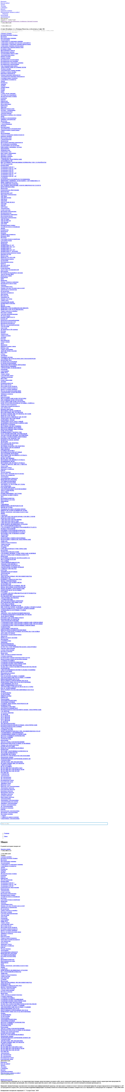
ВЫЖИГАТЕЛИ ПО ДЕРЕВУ (10, 440)
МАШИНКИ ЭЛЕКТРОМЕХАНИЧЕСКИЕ (14, 423)
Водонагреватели (6, 213)
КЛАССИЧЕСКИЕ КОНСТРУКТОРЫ (13, 401)
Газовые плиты (5, 58)
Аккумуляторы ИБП (7, 274)
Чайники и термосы (7, 394)
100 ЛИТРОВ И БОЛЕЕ (8, 723)
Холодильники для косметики (10, 145)
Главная (6, 833)
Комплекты (4, 231)
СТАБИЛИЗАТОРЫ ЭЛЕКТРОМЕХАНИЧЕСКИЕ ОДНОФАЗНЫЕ (22, 622)
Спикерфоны (5, 504)
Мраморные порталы (7, 792)
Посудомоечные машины (8, 38)
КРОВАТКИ (4, 749)
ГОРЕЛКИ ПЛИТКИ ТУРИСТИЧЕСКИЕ (14, 548)
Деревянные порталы (7, 788)
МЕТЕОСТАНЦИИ (7, 737)
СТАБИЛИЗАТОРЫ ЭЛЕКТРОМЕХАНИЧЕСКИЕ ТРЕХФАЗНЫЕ (22, 624)
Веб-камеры (4, 271)
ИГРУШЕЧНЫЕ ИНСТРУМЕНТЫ (12, 412)
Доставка (3, 6)
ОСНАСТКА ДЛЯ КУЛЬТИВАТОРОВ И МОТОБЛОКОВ (18, 666)
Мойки (3, 513)
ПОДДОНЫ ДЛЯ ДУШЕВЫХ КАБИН (13, 533)
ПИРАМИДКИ (5, 449)
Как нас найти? (5, 3)
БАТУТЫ (4, 570)
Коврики (3, 233)
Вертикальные (5, 127)
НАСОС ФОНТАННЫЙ (8, 688)
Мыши (3, 228)
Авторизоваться (5, 16)
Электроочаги (5, 775)
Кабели (3, 470)
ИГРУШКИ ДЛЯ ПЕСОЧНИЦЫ (11, 426)
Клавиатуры (5, 230)
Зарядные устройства (7, 469)
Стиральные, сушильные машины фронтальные (16, 44)
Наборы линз (5, 348)
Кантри (3, 809)
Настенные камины (7, 814)
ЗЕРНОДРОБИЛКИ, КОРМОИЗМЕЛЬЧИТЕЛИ (15, 758)
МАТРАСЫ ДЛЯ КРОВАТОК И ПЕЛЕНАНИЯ (15, 755)
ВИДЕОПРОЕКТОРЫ (8, 187)
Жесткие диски (5, 265)
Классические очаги (7, 781)
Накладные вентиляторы (8, 194)
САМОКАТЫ (5, 774)
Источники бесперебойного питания (12, 272)
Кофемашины (5, 102)
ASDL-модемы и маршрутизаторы (11, 654)
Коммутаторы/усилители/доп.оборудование (14, 659)
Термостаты (4, 334)
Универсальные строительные (10, 130)
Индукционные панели (8, 50)
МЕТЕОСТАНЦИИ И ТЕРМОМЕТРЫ (13, 735)
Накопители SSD (6, 254)
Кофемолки (4, 101)
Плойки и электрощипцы (8, 118)
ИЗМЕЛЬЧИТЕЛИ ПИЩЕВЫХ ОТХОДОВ (14, 524)
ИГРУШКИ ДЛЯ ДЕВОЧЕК (9, 443)
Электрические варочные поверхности (13, 76)
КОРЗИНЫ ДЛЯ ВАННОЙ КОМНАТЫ (13, 530)
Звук (2, 496)
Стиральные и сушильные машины (12, 41)
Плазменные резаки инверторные (11, 634)
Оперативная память (7, 259)
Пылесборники (5, 133)
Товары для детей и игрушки (10, 745)
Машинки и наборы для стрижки (11, 115)
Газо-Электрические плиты (9, 66)
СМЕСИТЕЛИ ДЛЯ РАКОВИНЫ (11, 519)
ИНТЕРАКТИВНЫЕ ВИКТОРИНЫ (12, 429)
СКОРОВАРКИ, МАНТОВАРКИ (11, 392)
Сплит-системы (5, 210)
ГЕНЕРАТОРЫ (5, 627)
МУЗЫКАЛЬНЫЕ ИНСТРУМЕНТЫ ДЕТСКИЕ (16, 414)
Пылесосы (4, 121)
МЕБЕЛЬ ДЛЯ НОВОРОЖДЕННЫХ (12, 748)
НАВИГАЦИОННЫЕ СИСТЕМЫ (11, 493)
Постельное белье (6, 384)
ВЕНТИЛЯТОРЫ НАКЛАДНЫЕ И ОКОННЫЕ (16, 743)
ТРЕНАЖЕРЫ (5, 573)
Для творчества (5, 407)
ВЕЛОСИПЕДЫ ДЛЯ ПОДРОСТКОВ (12, 769)
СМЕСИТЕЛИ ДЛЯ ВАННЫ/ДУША (12, 522)
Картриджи (4, 277)
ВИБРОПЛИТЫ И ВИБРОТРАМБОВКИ (13, 630)
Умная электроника (7, 349)
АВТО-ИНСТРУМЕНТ (8, 633)
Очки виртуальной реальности (10, 406)
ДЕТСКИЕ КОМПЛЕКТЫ (9, 752)
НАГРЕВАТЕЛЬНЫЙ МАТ (9, 708)
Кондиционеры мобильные (9, 214)
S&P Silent (4, 196)
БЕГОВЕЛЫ (5, 772)
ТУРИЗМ (3, 547)
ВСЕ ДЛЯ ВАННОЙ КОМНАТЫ (11, 525)
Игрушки (3, 395)
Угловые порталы (6, 795)
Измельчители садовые (8, 673)
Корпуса (3, 263)
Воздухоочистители (6, 216)
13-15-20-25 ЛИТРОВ (7, 712)
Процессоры (4, 256)
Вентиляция (4, 740)
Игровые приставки (7, 409)
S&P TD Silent (5, 219)
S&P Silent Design (6, 197)
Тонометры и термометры (9, 289)
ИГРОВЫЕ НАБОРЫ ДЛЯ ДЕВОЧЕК (13, 446)
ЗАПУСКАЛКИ (6, 456)
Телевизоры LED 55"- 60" (9, 168)
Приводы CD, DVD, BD (8, 257)
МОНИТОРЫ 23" (6, 248)
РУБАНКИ (4, 591)
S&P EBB (3, 203)
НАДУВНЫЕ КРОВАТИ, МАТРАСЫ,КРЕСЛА (15, 558)
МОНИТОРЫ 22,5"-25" (8, 249)
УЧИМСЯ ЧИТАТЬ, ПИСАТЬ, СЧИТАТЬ (14, 464)
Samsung (3, 84)
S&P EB (3, 205)
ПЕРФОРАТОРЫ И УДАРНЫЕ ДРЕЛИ (13, 585)
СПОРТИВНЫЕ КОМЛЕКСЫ (10, 565)
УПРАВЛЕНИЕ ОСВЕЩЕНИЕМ (11, 368)
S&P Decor (4, 199)
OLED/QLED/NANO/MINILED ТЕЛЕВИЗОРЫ (15, 179)
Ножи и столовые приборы (9, 389)
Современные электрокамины (10, 818)
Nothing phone (5, 87)
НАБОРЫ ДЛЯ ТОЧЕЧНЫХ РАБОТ (12, 617)
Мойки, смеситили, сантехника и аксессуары (14, 512)
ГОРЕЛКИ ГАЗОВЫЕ (7, 604)
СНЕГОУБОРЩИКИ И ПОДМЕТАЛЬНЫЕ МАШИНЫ (18, 670)
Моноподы (4, 345)
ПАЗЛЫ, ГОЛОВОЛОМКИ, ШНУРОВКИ (14, 437)
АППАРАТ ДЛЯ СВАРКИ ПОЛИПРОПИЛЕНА (15, 613)
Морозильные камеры (7, 52)
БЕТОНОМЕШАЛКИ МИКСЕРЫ (11, 602)
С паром (3, 815)
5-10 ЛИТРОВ (5, 711)
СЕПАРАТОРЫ (5, 760)
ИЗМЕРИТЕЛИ (5, 578)
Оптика (3, 691)
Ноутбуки (3, 237)
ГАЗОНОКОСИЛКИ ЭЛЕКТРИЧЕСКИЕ (13, 663)
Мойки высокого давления (9, 637)
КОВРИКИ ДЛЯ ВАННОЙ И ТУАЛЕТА (13, 532)
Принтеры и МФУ (6, 276)
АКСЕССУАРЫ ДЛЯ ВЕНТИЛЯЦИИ (12, 742)
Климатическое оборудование (10, 190)
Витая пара (4, 653)
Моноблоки (4, 242)
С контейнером (5, 122)
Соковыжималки (6, 139)
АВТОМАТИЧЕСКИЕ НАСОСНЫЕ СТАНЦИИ (16, 677)
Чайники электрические (8, 119)
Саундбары (4, 177)
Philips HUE (4, 372)
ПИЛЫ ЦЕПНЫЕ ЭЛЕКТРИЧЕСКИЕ (13, 588)
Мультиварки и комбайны (9, 144)
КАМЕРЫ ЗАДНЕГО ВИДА (9, 495)
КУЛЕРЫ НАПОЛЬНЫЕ (8, 363)
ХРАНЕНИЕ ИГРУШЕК (8, 754)
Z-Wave (3, 354)
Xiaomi (3, 81)
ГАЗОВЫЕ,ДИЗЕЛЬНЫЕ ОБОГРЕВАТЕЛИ (14, 703)
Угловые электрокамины (8, 804)
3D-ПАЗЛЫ (4, 441)
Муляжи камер (5, 315)
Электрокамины (6, 798)
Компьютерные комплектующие (11, 253)
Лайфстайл (4, 541)
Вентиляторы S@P (6, 193)
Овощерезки (4, 141)
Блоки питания (5, 268)
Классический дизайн (7, 302)
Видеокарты (4, 266)
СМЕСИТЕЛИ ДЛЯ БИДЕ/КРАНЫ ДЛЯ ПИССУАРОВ (18, 516)
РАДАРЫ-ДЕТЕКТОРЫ (8, 483)
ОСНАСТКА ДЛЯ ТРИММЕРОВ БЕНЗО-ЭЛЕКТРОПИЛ (18, 647)
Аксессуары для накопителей (10, 269)
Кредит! (3, 9)
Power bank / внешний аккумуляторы (12, 473)
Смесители (4, 515)
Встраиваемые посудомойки (9, 61)
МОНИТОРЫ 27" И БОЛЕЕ (9, 251)
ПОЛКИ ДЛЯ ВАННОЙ (8, 529)
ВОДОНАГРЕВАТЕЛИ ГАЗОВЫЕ (11, 726)
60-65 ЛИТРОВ (5, 719)
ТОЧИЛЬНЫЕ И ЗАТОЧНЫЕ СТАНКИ (13, 610)
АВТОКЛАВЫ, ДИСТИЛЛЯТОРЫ (12, 762)
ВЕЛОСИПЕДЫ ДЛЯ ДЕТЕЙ (10, 771)
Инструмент (4, 575)
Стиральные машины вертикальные (12, 46)
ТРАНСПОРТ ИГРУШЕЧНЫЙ (10, 418)
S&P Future (4, 207)
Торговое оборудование (8, 648)
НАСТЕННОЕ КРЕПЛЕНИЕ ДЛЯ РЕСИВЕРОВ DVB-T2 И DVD (21, 185)
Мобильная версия (6, 1080)
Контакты (3, 1)
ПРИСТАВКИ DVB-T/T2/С (9, 182)
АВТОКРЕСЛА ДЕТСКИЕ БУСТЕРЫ (13, 484)
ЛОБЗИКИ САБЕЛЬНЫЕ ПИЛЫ (11, 582)
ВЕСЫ (3, 305)
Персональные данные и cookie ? (10, 12)
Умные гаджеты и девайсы (9, 311)
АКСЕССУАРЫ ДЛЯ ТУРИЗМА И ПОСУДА (15, 555)
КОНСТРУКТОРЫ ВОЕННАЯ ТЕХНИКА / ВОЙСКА (17, 403)
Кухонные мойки (6, 49)
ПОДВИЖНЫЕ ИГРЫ (8, 461)
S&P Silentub (4, 222)
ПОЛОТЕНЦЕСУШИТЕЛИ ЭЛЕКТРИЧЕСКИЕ (16, 539)
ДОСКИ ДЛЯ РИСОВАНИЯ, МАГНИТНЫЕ (14, 435)
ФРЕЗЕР (3, 611)
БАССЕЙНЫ (5, 561)
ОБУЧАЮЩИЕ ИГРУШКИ (9, 453)
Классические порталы (8, 789)
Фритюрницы (5, 148)
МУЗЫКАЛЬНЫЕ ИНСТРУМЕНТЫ (12, 763)
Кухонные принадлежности (9, 387)
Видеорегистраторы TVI (8, 322)
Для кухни (4, 328)
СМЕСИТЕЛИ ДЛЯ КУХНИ (10, 521)
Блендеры (4, 98)
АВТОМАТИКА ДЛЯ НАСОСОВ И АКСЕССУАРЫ (17, 686)
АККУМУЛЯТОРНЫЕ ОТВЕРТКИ (12, 601)
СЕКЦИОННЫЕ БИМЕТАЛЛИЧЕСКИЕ (13, 734)
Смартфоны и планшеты (8, 79)
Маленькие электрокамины (9, 812)
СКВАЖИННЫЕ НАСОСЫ (9, 683)
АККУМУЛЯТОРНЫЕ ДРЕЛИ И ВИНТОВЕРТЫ (16, 576)
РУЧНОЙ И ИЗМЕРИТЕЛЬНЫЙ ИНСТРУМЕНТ (16, 614)
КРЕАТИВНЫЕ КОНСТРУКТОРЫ (12, 400)
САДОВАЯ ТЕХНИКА (8, 660)
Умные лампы (5, 374)
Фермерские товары (7, 757)
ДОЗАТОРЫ (4, 535)
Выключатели (5, 340)
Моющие (3, 125)
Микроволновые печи (7, 108)
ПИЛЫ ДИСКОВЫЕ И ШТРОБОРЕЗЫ (13, 587)
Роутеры (3, 331)
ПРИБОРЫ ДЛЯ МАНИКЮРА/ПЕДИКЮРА (14, 308)
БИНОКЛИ (4, 697)
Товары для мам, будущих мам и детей (12, 288)
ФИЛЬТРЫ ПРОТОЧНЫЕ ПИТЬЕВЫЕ (13, 364)
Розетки (3, 338)
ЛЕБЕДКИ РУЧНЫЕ (7, 616)
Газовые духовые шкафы (8, 72)
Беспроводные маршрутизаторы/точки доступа (15, 657)
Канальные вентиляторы (8, 217)
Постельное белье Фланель (9, 386)
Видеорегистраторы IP (8, 323)
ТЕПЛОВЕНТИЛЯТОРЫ (9, 700)
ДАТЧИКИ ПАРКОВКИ (8, 481)
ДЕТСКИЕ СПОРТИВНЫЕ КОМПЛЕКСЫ (14, 751)
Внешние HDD (5, 236)
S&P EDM (4, 200)
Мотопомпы (4, 639)
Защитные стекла (6, 467)
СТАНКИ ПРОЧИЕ (7, 599)
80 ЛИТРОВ (4, 722)
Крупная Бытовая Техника (9, 35)
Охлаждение (4, 260)
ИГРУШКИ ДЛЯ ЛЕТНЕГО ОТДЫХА (13, 463)
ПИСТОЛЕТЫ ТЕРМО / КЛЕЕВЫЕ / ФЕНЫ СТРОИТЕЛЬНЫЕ (21, 607)
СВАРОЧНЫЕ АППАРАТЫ (9, 628)
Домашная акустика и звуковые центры (13, 509)
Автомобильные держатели (9, 478)
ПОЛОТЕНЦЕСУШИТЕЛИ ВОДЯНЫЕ (13, 538)
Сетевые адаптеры (6, 656)
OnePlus (3, 85)
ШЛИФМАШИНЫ (7, 594)
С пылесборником (6, 124)
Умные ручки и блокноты (9, 404)
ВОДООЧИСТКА (6, 360)
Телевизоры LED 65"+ (8, 167)
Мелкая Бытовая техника (9, 96)
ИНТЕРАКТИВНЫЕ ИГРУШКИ (11, 427)
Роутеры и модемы (6, 651)
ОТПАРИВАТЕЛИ (6, 161)
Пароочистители (6, 158)
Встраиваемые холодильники (10, 59)
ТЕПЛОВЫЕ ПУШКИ (8, 702)
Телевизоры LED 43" (7, 171)
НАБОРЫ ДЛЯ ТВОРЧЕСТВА (10, 438)
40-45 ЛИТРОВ (5, 716)
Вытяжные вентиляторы (8, 211)
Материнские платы (7, 262)
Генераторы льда (6, 151)
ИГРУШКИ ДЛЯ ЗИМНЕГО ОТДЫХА (13, 460)
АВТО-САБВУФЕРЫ (7, 490)
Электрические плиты (7, 55)
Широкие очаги (5, 785)
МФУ (2, 279)
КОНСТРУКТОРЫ (7, 430)
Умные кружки (5, 544)
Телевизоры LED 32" (7, 174)
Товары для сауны (6, 299)
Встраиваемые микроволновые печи (12, 47)
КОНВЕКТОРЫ (6, 705)
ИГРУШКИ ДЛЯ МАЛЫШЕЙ (10, 447)
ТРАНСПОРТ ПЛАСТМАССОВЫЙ (12, 421)
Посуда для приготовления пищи (11, 391)
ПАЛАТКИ (4, 550)
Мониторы (4, 243)
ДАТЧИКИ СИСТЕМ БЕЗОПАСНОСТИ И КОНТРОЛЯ (18, 358)
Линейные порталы (7, 794)
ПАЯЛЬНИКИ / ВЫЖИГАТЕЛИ (11, 605)
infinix (2, 92)
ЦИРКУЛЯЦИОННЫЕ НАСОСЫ (11, 685)
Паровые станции (6, 154)
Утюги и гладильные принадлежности (12, 135)
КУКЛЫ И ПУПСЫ (7, 444)
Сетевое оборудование (7, 650)
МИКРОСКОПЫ (6, 696)
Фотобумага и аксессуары (9, 283)
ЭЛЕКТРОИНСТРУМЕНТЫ (10, 598)
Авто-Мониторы (6, 486)
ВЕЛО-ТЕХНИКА (6, 766)
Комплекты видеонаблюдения (10, 320)
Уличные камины (6, 33)
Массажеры (4, 294)
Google (3, 90)
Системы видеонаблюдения (9, 314)
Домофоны (4, 355)
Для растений (5, 326)
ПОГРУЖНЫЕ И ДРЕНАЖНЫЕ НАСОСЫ (14, 680)
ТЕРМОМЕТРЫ (6, 739)
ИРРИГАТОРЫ (5, 306)
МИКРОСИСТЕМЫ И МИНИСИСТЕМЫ (14, 510)
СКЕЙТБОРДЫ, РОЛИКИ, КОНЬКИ (12, 567)
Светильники (5, 371)
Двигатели (4, 636)
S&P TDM (4, 223)
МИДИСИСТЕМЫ (6, 507)
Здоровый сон (5, 297)
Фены (2, 116)
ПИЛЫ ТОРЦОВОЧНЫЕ (9, 581)
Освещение (4, 369)
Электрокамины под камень (9, 801)
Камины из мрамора (7, 808)
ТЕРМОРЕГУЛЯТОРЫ (8, 706)
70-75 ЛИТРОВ (5, 720)
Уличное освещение (7, 377)
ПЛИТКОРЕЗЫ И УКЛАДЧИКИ (11, 590)
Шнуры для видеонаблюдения (10, 325)
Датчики (3, 337)
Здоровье (3, 285)
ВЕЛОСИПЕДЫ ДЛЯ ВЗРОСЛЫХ (11, 768)
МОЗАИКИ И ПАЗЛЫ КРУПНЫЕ (11, 452)
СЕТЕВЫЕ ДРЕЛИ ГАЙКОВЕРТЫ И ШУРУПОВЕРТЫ (18, 593)
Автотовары (5, 476)
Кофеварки (4, 105)
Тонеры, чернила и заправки (9, 282)
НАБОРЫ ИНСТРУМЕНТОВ (10, 619)
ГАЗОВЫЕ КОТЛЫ (7, 729)
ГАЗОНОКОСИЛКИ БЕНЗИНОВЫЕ (12, 662)
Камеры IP (4, 318)
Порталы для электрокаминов (10, 786)
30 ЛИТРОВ (4, 714)
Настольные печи (6, 138)
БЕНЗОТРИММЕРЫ (7, 644)
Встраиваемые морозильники (10, 64)
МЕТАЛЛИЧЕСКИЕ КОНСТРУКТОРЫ (13, 398)
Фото (2, 343)
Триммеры (4, 642)
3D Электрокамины (7, 806)
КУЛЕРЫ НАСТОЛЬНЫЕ (9, 361)
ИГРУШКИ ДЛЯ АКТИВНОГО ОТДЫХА (14, 455)
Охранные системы (7, 357)
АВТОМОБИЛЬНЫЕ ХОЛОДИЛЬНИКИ (13, 489)
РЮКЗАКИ (4, 556)
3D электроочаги (6, 778)
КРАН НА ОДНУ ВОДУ (8, 518)
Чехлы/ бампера (6, 472)
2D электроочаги (6, 777)
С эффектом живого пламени (10, 817)
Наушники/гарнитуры (7, 498)
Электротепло (5, 208)
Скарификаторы (6, 640)
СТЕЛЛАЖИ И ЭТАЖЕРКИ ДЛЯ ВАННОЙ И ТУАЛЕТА (19, 527)
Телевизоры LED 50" (7, 170)
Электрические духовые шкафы (10, 70)
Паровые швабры (6, 136)
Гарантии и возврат (6, 10)
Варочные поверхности (8, 73)
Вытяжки (4, 36)
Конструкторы (5, 397)
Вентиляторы (5, 191)
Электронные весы (6, 286)
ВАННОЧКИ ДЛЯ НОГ (8, 303)
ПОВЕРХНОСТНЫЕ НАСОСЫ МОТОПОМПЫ (16, 682)
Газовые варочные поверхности (10, 75)
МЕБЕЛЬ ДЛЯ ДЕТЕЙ (8, 415)
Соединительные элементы (9, 78)
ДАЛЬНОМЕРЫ (6, 693)
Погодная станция (6, 312)
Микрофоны (4, 501)
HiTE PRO (4, 352)
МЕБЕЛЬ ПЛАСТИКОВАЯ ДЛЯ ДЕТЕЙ (13, 417)
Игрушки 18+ (5, 295)
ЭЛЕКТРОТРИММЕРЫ (8, 645)
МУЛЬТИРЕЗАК (6, 584)
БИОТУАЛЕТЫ (6, 674)
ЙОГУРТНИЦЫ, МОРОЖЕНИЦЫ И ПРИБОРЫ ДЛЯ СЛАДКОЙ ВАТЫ (23, 162)
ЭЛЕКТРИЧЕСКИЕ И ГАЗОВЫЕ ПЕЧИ (13, 67)
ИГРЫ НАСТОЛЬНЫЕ (8, 424)
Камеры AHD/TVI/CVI (8, 317)
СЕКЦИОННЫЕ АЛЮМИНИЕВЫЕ (12, 732)
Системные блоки (6, 240)
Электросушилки (6, 113)
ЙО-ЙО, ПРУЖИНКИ (7, 458)
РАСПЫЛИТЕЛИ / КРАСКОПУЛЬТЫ (12, 596)
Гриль (2, 131)
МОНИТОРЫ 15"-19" (7, 245)
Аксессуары (4, 466)
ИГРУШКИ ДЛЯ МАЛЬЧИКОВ (11, 410)
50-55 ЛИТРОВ (5, 717)
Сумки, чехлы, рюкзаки (8, 93)
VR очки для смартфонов (8, 95)
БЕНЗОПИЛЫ (5, 668)
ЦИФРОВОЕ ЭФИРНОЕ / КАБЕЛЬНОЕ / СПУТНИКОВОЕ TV (20, 181)
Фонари (3, 332)
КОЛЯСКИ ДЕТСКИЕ (8, 746)
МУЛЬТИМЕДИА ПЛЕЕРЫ (9, 184)
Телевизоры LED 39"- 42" (9, 173)
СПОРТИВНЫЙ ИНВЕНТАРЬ (10, 562)
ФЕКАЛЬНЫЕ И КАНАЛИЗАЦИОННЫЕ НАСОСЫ (17, 689)
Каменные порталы (7, 791)
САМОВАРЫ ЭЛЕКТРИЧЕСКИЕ (11, 159)
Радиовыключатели (7, 383)
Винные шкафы (6, 56)
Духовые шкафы (6, 69)
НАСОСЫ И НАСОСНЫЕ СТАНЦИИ (12, 676)
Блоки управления (6, 380)
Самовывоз (4, 7)
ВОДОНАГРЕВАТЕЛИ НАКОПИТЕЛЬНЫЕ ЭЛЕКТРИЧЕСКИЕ (21, 709)
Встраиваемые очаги (7, 780)
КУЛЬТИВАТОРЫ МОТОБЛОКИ (11, 665)
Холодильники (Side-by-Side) (9, 53)
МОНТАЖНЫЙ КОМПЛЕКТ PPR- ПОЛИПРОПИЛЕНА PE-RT (20, 731)
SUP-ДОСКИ (5, 545)
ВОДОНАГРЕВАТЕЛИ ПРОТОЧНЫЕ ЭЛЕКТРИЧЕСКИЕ (19, 725)
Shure (6, 836)
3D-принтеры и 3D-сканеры (9, 329)
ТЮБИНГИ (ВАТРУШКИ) (9, 571)
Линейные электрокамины (9, 803)
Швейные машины (7, 156)
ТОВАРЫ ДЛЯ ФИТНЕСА (9, 564)
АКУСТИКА (5, 492)
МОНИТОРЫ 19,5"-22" (8, 246)
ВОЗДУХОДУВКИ (6, 671)
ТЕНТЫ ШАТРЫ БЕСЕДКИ (10, 552)
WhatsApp (5, 13)
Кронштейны (5, 165)
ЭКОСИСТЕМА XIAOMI (9, 351)
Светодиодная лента (7, 375)
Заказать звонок (6, 849)
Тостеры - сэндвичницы (8, 110)
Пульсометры (5, 291)
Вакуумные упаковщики (8, 153)
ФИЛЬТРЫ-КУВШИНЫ (8, 366)
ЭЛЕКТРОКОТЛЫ (7, 728)
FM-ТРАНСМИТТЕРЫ (8, 487)
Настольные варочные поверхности (12, 142)
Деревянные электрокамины (10, 800)
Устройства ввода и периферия (10, 226)
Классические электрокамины (10, 811)
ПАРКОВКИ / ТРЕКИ (7, 420)
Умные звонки (5, 341)
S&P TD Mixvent (6, 220)
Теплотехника (5, 699)
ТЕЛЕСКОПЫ (5, 694)
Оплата (3, 4)
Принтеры (4, 280)
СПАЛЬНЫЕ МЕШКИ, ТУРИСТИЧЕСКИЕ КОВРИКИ (18, 553)
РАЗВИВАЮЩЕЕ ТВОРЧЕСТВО (11, 432)
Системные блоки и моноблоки (10, 239)
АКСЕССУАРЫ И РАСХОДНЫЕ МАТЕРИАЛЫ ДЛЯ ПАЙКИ (20, 631)
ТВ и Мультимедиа (6, 164)
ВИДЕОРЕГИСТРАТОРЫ (9, 479)
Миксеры (4, 107)
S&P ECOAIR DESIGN (8, 202)
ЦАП (2, 502)
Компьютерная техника (8, 225)
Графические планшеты (8, 234)
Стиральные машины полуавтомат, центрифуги (16, 43)
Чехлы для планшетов (8, 475)
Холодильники (5, 39)
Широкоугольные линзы (8, 346)
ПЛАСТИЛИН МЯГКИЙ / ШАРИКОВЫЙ (14, 433)
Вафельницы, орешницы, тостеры (11, 147)
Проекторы (4, 188)
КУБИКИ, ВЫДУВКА (8, 450)
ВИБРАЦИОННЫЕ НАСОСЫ (10, 679)
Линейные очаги (6, 783)
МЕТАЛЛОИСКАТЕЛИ (8, 559)
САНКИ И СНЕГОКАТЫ (8, 568)
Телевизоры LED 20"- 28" (9, 176)
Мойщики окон (5, 150)
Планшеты (4, 82)
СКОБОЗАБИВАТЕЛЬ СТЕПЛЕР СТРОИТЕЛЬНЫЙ (17, 608)
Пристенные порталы (7, 797)
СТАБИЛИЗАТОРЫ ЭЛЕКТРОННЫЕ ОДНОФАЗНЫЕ (18, 625)
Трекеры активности (7, 292)
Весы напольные (6, 104)
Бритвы (3, 99)
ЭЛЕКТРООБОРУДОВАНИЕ (10, 621)
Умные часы (5, 300)
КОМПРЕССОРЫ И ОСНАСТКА (11, 579)
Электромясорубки (6, 112)
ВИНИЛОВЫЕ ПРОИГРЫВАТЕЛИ (12, 506)
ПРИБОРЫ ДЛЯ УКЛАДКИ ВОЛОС (12, 309)
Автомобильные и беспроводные (11, 128)
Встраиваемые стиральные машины (12, 62)
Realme (3, 89)
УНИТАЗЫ (4, 536)
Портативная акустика (8, 499)
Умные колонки (6, 335)
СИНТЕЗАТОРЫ (6, 765)
